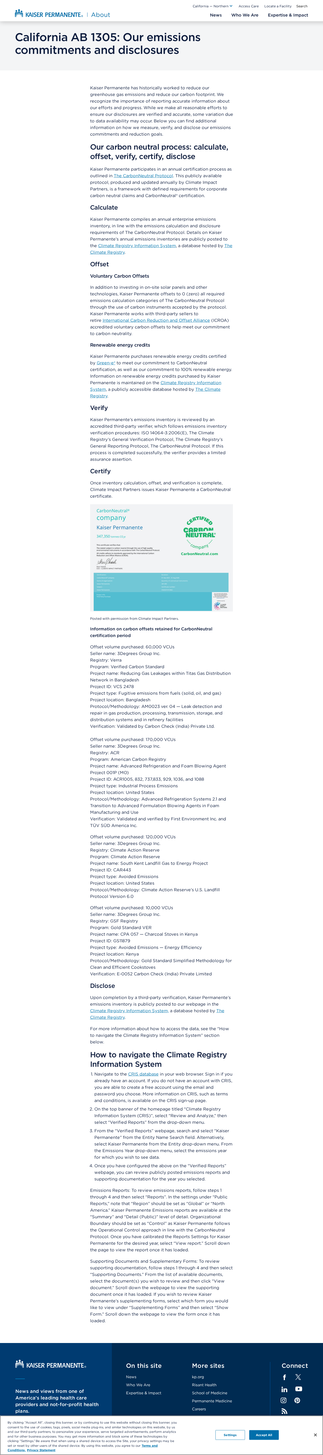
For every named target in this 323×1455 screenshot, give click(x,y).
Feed (284, 1411)
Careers (199, 1409)
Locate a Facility (278, 6)
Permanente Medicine (212, 1401)
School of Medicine (209, 1393)
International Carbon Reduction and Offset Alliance (156, 320)
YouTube (298, 1389)
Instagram (283, 1400)
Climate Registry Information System (137, 245)
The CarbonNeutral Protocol (143, 175)
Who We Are (138, 1385)
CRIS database (143, 1074)
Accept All (264, 1435)
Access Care (249, 6)
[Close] (315, 1435)
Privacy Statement (41, 1450)
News (131, 1377)
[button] (213, 6)
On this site (144, 1365)
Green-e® (106, 362)
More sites (208, 1365)
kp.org (198, 1377)
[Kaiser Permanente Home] (50, 1366)
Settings (230, 1435)
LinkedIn (284, 1389)
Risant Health (204, 1385)
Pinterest (297, 1400)
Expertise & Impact (143, 1393)
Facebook (284, 1377)
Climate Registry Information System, (129, 1010)
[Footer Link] (298, 1378)
